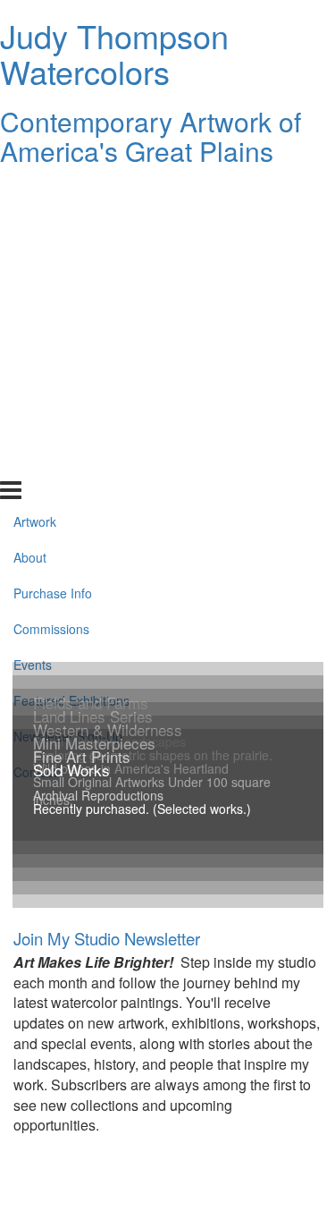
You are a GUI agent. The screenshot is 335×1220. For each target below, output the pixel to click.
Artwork (34, 192)
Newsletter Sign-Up (67, 407)
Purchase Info (52, 264)
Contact (35, 443)
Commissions (51, 300)
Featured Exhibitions (71, 371)
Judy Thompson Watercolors (114, 53)
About (29, 228)
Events (32, 335)
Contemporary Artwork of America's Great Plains (150, 136)
